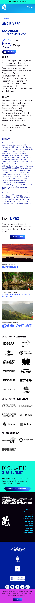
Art (31, 513)
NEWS (30, 523)
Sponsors (29, 525)
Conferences (27, 511)
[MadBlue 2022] (6, 525)
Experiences (28, 518)
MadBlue (29, 509)
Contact (29, 528)
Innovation (28, 516)
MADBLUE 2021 (28, 532)
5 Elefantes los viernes (10, 267)
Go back (7, 18)
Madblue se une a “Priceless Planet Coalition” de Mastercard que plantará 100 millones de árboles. (17, 326)
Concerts (29, 521)
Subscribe (29, 530)
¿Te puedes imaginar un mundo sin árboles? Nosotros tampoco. (16, 295)
